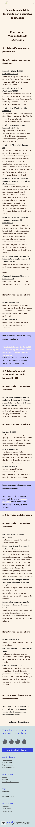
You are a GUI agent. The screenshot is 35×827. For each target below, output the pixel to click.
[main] (17, 14)
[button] (2, 2)
